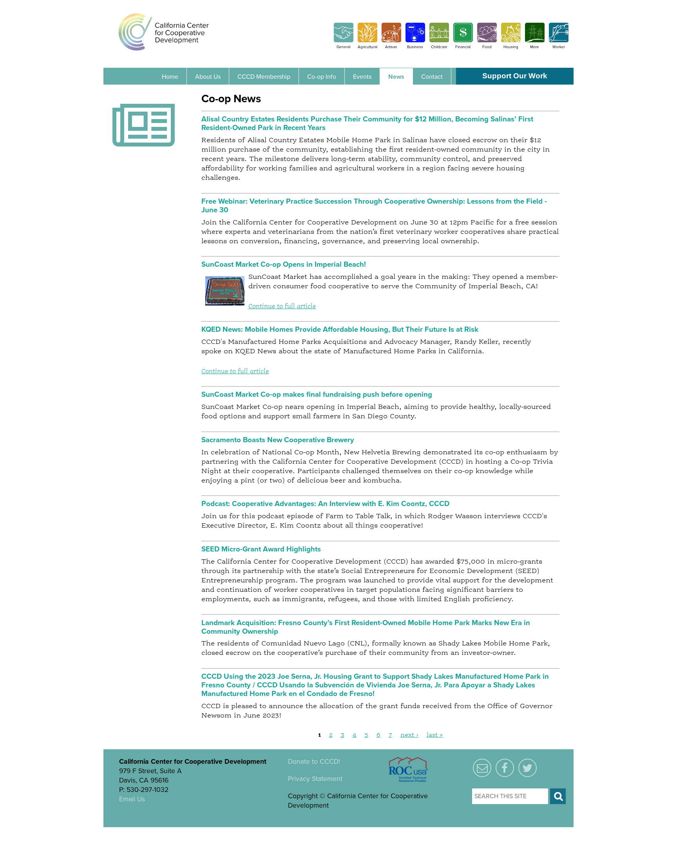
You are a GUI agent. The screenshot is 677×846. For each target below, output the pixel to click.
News (396, 77)
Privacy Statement (315, 779)
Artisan (391, 47)
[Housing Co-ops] (511, 40)
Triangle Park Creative (202, 831)
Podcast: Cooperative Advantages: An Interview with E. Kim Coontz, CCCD (325, 503)
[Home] (164, 32)
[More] (535, 40)
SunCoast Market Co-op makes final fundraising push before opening (316, 394)
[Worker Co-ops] (558, 40)
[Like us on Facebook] (505, 768)
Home (170, 77)
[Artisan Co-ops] (391, 40)
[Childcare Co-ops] (439, 40)
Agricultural (367, 47)
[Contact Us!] (482, 768)
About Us (208, 77)
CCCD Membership (263, 77)
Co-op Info (321, 77)
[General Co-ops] (343, 40)
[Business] (415, 40)
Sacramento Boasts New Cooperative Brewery (277, 440)
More (534, 47)
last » (435, 735)
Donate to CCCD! (314, 761)
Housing (510, 47)
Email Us (132, 799)
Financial (463, 47)
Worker (558, 47)
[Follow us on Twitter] (527, 768)
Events (362, 77)
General (343, 47)
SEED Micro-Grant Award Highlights (261, 549)
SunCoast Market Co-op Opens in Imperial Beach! (283, 264)
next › (409, 735)
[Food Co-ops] (487, 40)
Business (415, 47)
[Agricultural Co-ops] (367, 40)
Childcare (439, 47)
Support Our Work (514, 76)
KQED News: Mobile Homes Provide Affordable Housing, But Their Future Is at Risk (339, 329)
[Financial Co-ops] (463, 40)
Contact (432, 77)
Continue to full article (282, 306)
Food (487, 47)
